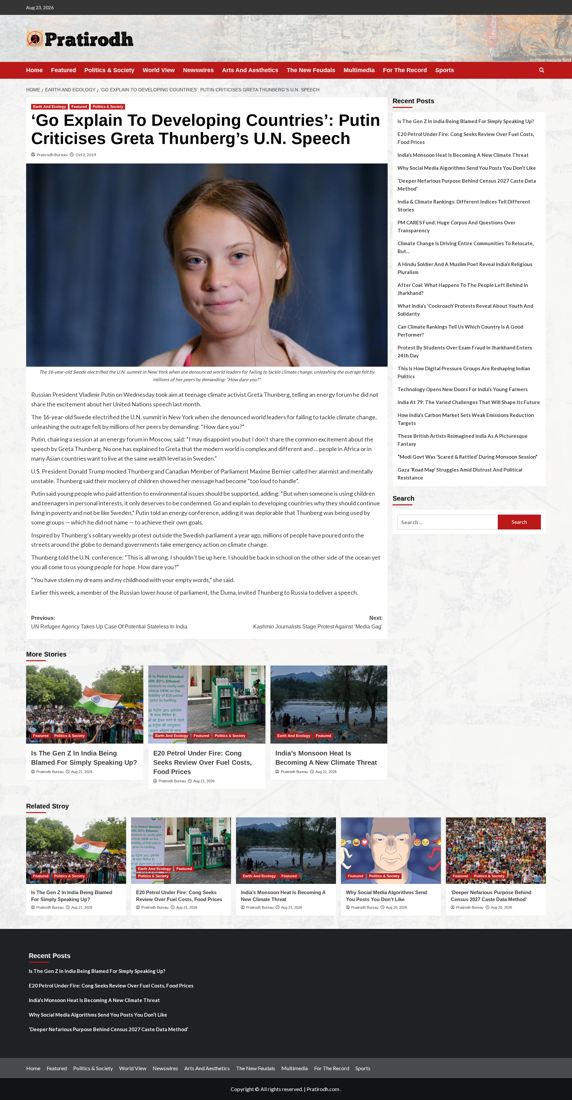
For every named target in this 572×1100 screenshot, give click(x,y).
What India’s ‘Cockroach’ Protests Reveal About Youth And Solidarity (465, 310)
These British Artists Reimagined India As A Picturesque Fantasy (463, 440)
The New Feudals (311, 70)
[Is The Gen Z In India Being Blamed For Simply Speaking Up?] (84, 704)
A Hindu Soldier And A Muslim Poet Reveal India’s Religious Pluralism (465, 268)
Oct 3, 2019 (85, 154)
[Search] (542, 70)
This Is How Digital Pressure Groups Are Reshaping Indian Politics (464, 372)
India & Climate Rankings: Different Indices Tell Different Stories (464, 205)
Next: (318, 622)
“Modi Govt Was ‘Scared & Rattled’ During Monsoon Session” (468, 457)
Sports (444, 70)
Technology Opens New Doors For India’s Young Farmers (463, 389)
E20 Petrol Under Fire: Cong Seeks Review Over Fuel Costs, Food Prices (202, 762)
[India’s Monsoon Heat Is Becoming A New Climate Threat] (329, 704)
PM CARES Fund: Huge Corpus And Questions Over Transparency (456, 226)
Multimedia (359, 70)
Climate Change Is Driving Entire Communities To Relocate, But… (466, 247)
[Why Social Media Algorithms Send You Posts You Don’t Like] (391, 850)
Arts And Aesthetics (250, 70)
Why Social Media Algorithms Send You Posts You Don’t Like (467, 168)
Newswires (198, 70)
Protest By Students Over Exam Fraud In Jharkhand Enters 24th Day (465, 351)
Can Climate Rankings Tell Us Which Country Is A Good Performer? (460, 331)
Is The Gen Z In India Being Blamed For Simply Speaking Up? (466, 121)
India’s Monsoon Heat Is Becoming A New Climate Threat (463, 155)
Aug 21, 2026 (81, 772)
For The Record (405, 70)
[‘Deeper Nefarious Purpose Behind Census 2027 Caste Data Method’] (496, 850)
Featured (63, 70)
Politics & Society (109, 70)
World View (159, 70)
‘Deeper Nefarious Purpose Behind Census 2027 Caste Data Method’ (467, 185)
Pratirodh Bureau (52, 154)
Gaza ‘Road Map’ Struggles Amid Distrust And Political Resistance (460, 474)
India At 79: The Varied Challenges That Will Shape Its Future (469, 402)
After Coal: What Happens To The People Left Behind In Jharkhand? (463, 289)
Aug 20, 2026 (396, 907)
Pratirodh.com (323, 1089)
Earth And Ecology (49, 107)
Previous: (109, 622)
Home (34, 70)
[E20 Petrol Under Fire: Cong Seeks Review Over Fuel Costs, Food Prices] (206, 704)
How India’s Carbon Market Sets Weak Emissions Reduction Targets (466, 419)
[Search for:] (448, 522)
